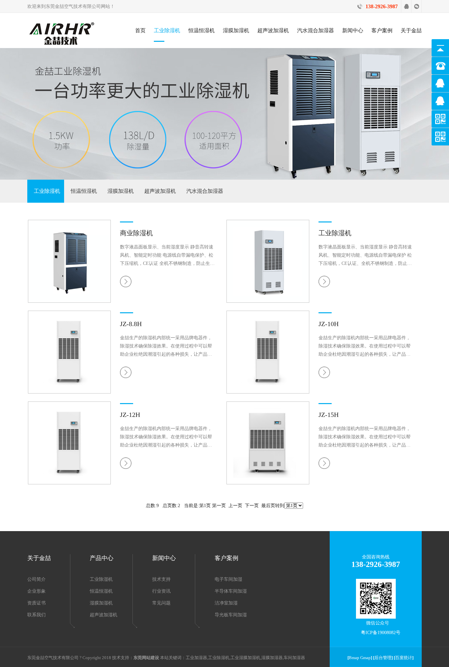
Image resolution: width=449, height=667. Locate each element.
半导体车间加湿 (231, 591)
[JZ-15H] (267, 482)
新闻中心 (352, 30)
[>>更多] (126, 280)
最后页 (268, 505)
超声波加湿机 (273, 30)
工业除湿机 (167, 30)
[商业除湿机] (69, 301)
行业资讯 (161, 591)
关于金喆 (411, 30)
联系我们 (36, 614)
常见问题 (161, 603)
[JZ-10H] (267, 392)
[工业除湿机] (267, 301)
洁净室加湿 (226, 603)
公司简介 (36, 579)
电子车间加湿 (228, 579)
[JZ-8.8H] (69, 392)
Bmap (354, 657)
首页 (140, 30)
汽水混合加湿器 (315, 30)
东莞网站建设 (146, 657)
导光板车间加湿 (231, 614)
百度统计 (403, 657)
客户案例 (381, 30)
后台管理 (382, 657)
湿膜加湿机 (236, 30)
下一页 (252, 505)
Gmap (365, 657)
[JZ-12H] (69, 482)
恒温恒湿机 (201, 30)
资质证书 (36, 603)
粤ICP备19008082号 (380, 632)
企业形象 (36, 591)
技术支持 (161, 579)
